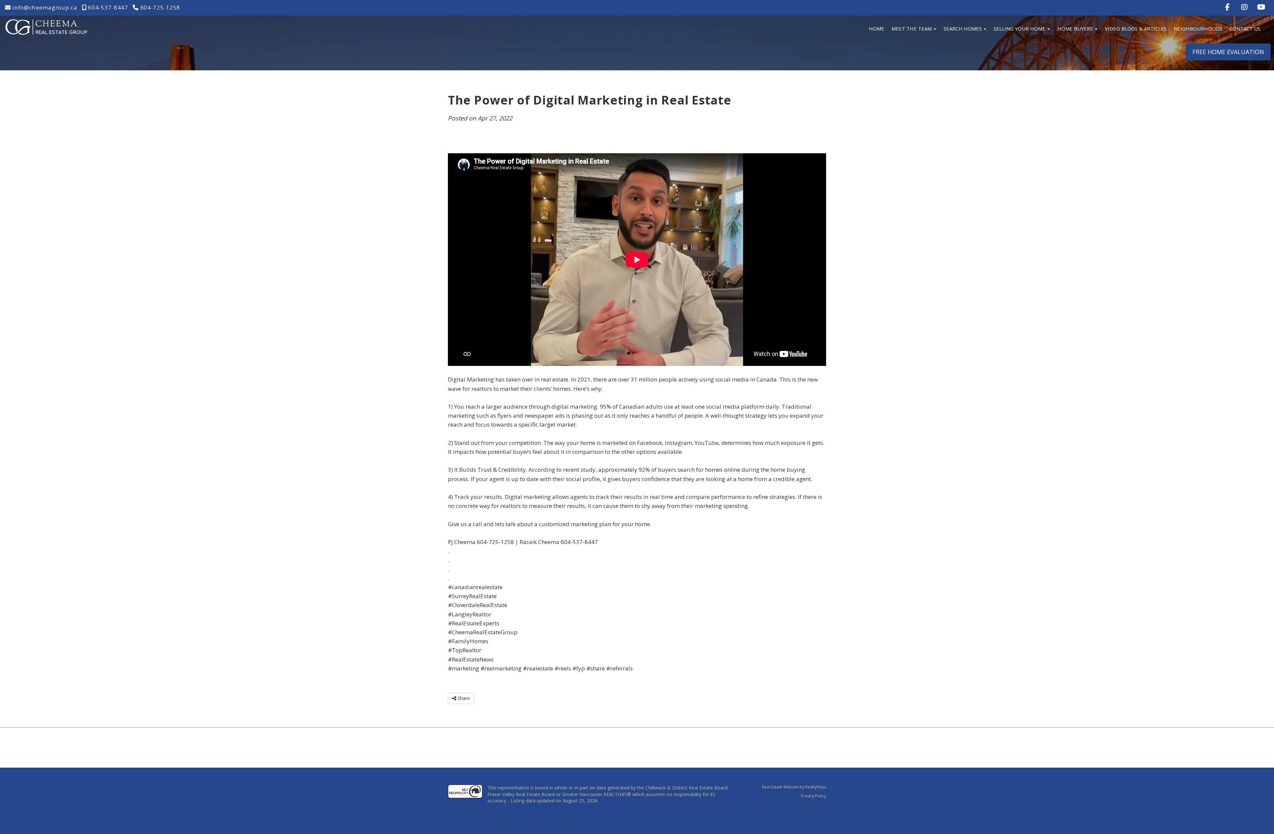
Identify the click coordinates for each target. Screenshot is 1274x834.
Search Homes (963, 28)
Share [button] (463, 698)
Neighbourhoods (1198, 28)
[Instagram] (1245, 7)
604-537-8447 (107, 7)
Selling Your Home (1020, 28)
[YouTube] (1261, 7)
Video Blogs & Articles (1136, 28)
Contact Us (1245, 28)
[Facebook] (1228, 7)
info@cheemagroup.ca (44, 7)
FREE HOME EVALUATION (1228, 52)
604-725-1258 (159, 7)
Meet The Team (912, 28)
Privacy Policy (813, 796)
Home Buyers (1075, 28)
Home (876, 28)
